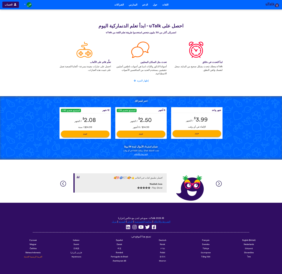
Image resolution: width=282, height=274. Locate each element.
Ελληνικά (249, 248)
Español (119, 240)
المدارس (133, 5)
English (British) (249, 240)
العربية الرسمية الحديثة (33, 257)
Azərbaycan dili (119, 261)
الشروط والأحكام (141, 154)
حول (155, 5)
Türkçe (206, 248)
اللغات (165, 5)
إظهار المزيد (143, 81)
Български (206, 253)
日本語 (76, 248)
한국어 (162, 257)
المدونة (122, 222)
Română (119, 253)
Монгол (162, 261)
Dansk (119, 244)
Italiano (76, 240)
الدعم (145, 5)
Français (205, 240)
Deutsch (162, 240)
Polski (162, 253)
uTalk (152, 218)
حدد (197, 133)
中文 (119, 248)
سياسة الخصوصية (143, 222)
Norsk (162, 244)
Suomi (76, 244)
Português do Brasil (119, 257)
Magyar (33, 244)
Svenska (205, 244)
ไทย (249, 257)
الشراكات (119, 5)
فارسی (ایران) (76, 253)
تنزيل (114, 222)
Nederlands (249, 244)
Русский (33, 240)
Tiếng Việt (205, 257)
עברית (162, 248)
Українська (76, 257)
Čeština (33, 248)
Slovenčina (249, 253)
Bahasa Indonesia (33, 253)
